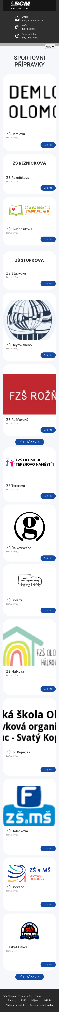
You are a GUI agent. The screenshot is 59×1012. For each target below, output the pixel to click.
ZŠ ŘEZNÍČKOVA (29, 163)
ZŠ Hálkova (15, 671)
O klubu (48, 1000)
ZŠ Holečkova (17, 831)
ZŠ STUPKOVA (29, 260)
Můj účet (35, 1000)
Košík (24, 1000)
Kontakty (11, 1000)
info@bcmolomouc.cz (32, 20)
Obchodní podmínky (15, 1005)
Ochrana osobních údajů (42, 1005)
